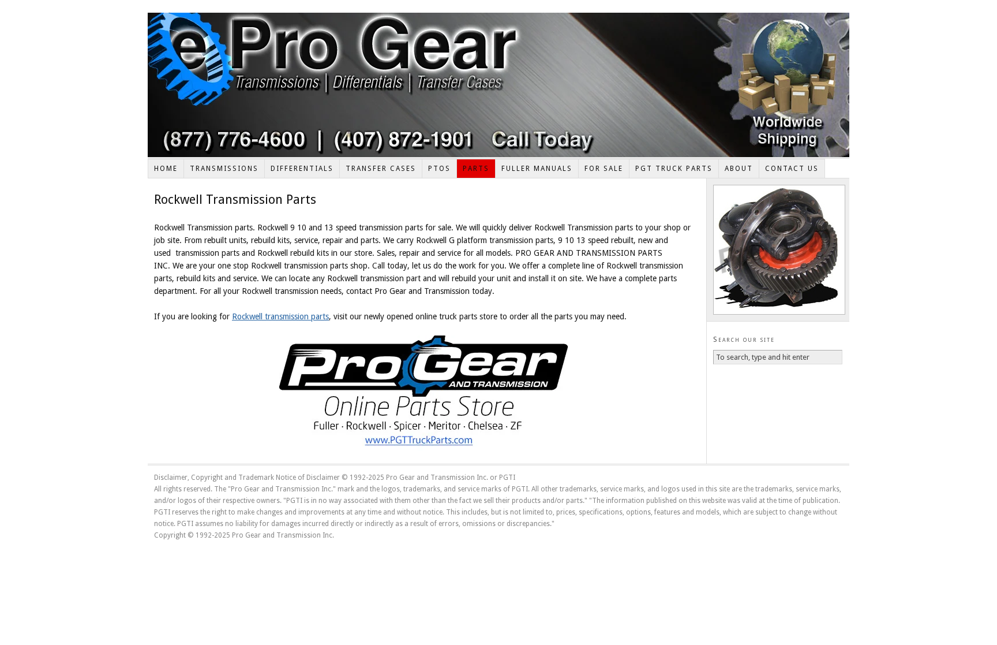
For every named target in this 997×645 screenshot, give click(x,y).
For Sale (603, 169)
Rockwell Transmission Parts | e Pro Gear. (498, 85)
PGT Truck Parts (674, 169)
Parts (476, 169)
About (739, 169)
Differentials (302, 169)
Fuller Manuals (536, 169)
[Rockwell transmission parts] (423, 393)
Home (166, 169)
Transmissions (224, 169)
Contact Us (792, 169)
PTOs (439, 169)
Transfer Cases (381, 169)
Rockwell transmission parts (280, 316)
